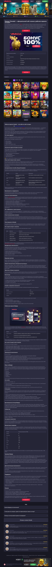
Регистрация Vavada (26, 499)
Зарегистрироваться (25, 1)
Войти (32, 1)
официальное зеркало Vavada (9, 243)
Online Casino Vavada (11, 197)
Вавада (21, 24)
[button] (1, 9)
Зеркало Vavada (26, 30)
